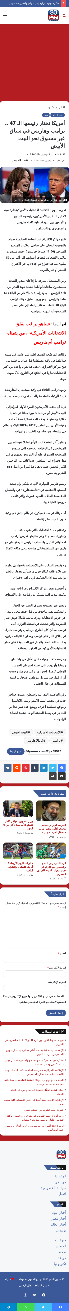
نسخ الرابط (16, 751)
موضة (62, 1257)
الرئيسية (58, 107)
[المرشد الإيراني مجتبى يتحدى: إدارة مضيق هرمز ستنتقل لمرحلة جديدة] (51, 810)
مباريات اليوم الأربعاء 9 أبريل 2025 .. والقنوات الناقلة (20, 866)
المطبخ (61, 1246)
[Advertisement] (34, 63)
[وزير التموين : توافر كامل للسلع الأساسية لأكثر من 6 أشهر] (18, 808)
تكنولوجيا (60, 1263)
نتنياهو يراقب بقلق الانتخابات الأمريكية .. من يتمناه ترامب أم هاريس (36, 332)
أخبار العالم (57, 115)
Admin (58, 154)
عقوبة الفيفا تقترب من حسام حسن (44, 1109)
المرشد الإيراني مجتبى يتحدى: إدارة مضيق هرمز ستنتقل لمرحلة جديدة (52, 828)
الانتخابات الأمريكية (49, 732)
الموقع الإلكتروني (57, 982)
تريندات (60, 1230)
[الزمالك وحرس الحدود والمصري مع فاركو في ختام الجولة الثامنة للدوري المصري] (51, 851)
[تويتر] (53, 768)
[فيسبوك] (62, 768)
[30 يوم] (53, 15)
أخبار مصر (59, 1218)
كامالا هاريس (35, 740)
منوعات (60, 1240)
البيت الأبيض (20, 732)
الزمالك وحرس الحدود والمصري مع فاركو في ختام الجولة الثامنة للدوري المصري (51, 868)
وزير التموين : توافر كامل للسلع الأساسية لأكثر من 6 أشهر (18, 824)
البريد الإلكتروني (56, 967)
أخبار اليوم (59, 1212)
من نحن (60, 1181)
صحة (62, 1251)
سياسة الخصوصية (53, 1187)
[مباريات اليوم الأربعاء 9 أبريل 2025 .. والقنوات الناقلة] (18, 851)
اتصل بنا (60, 1193)
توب (49, 107)
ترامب (57, 740)
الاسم (62, 953)
